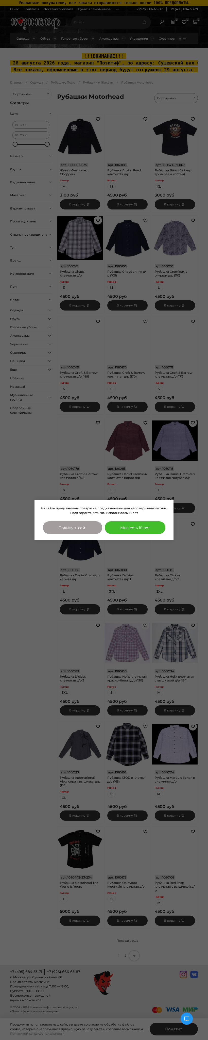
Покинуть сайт (72, 527)
